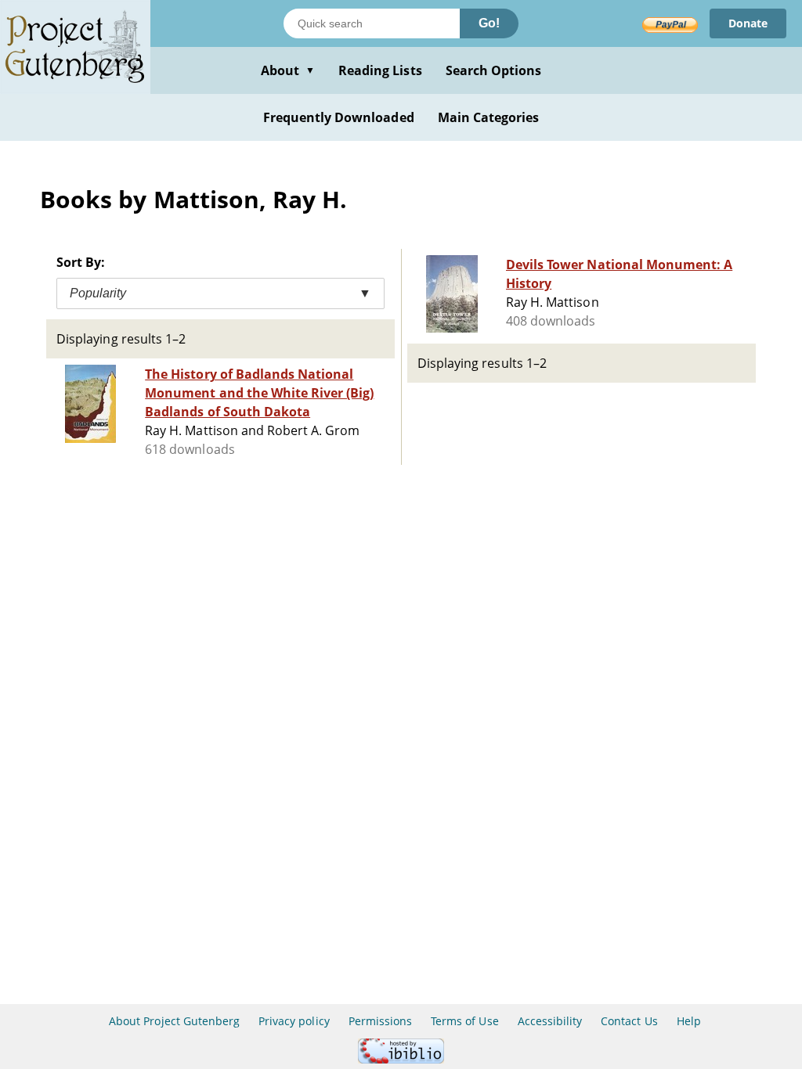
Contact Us (629, 1020)
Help (689, 1020)
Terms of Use (464, 1020)
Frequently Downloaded (338, 117)
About (288, 70)
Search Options (494, 70)
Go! (489, 23)
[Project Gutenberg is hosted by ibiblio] (401, 1059)
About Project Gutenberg (174, 1020)
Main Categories (489, 117)
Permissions (380, 1020)
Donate (748, 23)
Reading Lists (380, 70)
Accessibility (550, 1020)
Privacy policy (294, 1020)
